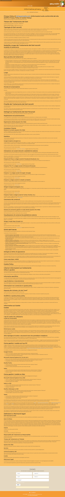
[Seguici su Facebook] (29, 492)
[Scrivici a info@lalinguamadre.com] (35, 492)
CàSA (28, 12)
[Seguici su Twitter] (32, 492)
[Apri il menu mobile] (31, 6)
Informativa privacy (38, 494)
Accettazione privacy (20, 482)
